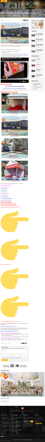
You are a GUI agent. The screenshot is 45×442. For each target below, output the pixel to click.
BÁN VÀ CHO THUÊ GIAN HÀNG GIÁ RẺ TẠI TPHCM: (8, 326)
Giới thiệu (5, 440)
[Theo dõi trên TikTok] (4, 436)
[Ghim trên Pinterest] (26, 20)
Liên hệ (9, 440)
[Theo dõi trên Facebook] (1, 436)
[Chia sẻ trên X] (25, 20)
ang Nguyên (25, 45)
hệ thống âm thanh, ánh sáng (21, 55)
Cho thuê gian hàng (17, 15)
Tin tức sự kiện (5, 15)
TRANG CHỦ (2, 440)
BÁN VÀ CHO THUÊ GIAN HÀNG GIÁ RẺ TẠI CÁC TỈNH (9, 331)
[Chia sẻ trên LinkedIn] (28, 20)
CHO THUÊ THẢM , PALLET (5, 193)
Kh (22, 45)
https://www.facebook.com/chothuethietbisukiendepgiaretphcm (15, 88)
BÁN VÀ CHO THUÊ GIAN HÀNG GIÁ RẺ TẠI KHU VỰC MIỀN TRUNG (11, 333)
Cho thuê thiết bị (10, 15)
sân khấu (16, 55)
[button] (8, 1)
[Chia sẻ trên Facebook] (23, 20)
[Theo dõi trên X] (6, 436)
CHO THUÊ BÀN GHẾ (4, 188)
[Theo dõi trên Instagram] (3, 436)
